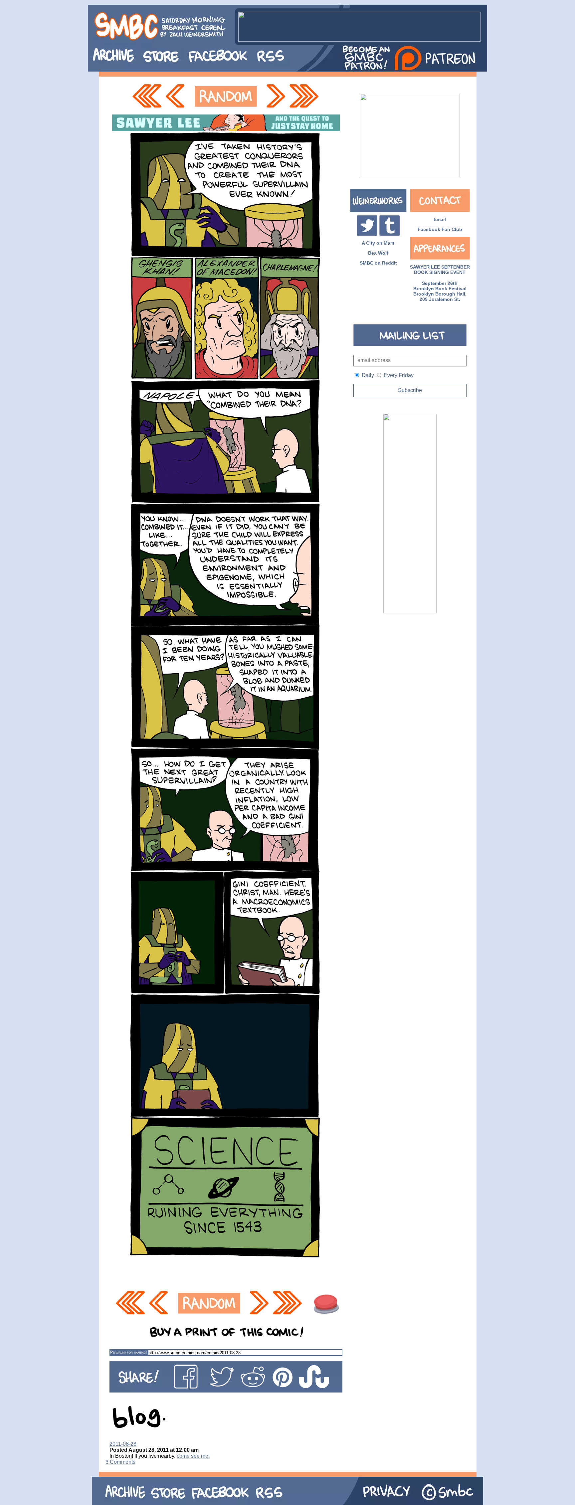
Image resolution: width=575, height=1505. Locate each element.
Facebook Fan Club (440, 229)
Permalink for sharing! (128, 1352)
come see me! (193, 1456)
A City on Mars (378, 243)
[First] (147, 96)
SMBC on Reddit (378, 263)
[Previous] (177, 96)
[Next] (275, 96)
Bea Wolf (378, 253)
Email (440, 219)
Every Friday (399, 375)
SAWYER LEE (425, 267)
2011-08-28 (122, 1444)
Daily (368, 375)
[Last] (304, 96)
